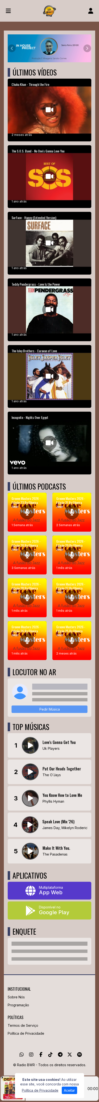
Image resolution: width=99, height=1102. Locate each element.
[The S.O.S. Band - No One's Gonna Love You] (49, 176)
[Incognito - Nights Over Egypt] (49, 443)
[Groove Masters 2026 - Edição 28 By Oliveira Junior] (27, 597)
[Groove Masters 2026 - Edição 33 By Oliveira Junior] (27, 512)
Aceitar (69, 1090)
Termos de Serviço (23, 1025)
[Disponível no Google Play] (49, 910)
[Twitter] (69, 1055)
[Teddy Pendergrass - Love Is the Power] (49, 309)
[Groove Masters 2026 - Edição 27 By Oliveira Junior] (71, 597)
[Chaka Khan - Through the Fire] (49, 110)
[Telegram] (60, 1055)
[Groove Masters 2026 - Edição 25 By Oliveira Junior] (71, 640)
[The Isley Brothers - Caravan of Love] (49, 376)
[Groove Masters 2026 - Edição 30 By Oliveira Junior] (27, 554)
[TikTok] (50, 1055)
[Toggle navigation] (8, 11)
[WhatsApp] (21, 1055)
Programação (18, 1005)
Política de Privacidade (26, 1033)
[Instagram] (31, 1055)
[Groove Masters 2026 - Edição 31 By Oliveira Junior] (71, 512)
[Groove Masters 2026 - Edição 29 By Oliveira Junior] (71, 554)
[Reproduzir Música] (30, 745)
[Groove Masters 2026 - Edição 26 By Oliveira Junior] (27, 640)
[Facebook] (41, 1055)
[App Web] (49, 891)
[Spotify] (79, 1055)
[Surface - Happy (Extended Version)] (49, 243)
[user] (90, 11)
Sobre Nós (16, 997)
